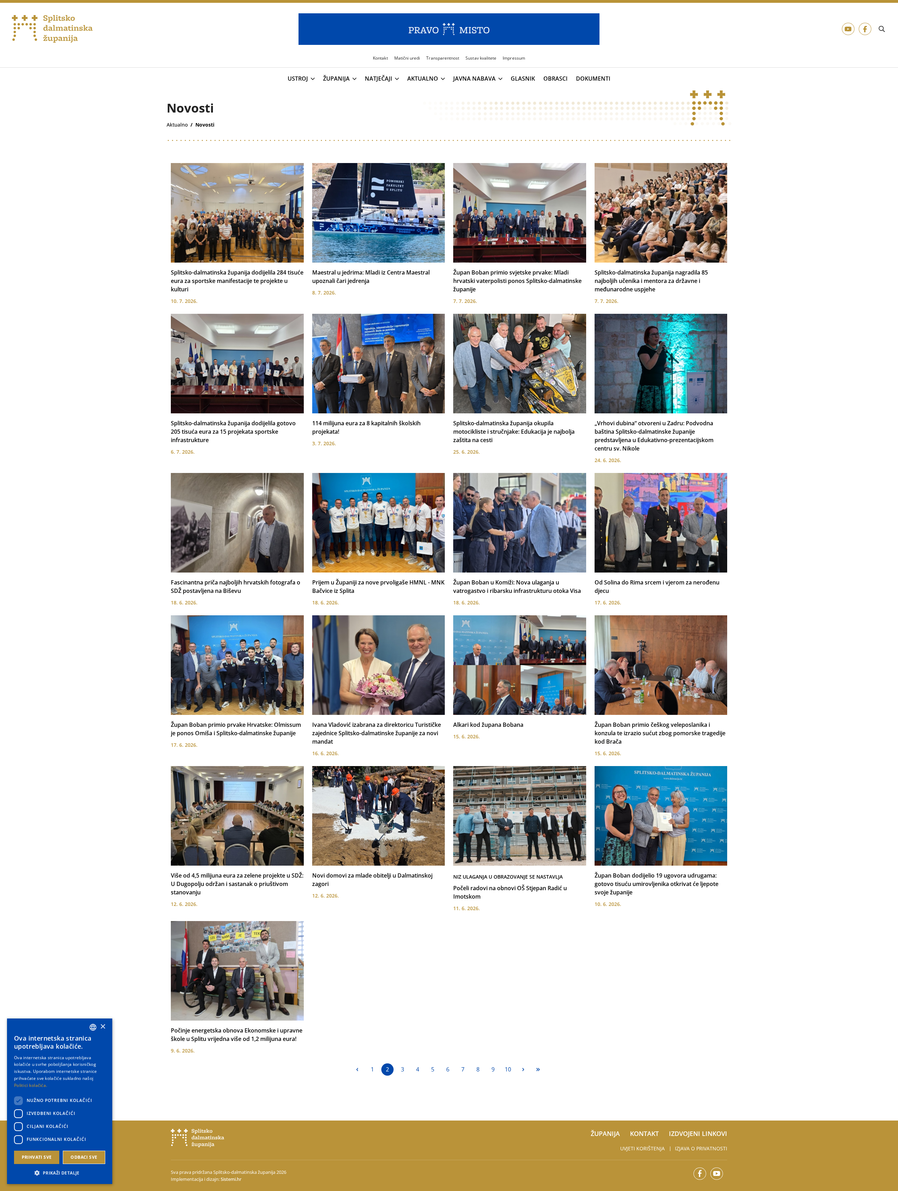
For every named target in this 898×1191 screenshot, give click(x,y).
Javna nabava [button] (474, 78)
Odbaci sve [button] (84, 1157)
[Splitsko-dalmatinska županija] (52, 29)
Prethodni (357, 1069)
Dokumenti (593, 78)
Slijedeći (523, 1069)
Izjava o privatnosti (701, 1148)
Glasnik (523, 78)
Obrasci (555, 78)
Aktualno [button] (422, 78)
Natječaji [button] (378, 78)
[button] (59, 1173)
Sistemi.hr (231, 1179)
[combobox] (92, 1027)
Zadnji (538, 1069)
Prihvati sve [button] (37, 1157)
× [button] (102, 1026)
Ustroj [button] (298, 78)
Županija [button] (336, 78)
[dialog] (59, 1101)
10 (508, 1069)
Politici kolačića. (30, 1085)
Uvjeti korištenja (642, 1148)
